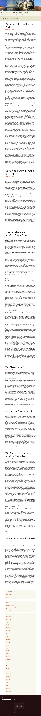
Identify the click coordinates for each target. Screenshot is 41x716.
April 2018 (7, 648)
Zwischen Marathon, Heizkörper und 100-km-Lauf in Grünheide (15, 604)
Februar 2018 (8, 651)
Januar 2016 (8, 690)
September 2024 (8, 619)
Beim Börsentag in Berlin (10, 608)
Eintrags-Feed (8, 594)
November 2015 (8, 693)
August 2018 (8, 642)
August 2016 (8, 679)
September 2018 (8, 641)
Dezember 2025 (8, 616)
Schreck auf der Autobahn (19, 411)
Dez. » (15, 712)
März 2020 (7, 624)
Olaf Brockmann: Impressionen (6, 14)
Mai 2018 (7, 647)
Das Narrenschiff (14, 367)
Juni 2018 (7, 645)
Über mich (21, 14)
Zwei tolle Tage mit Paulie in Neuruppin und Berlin (13, 610)
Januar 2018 (8, 653)
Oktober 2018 (8, 639)
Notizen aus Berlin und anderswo (17, 12)
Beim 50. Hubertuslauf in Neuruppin (11, 607)
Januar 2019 (8, 636)
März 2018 (7, 650)
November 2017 (8, 656)
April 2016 (7, 685)
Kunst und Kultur (15, 14)
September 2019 (8, 628)
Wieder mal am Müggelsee (20, 538)
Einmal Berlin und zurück (10, 605)
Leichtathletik (26, 12)
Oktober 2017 (8, 657)
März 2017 (7, 668)
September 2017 (8, 659)
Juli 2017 (7, 662)
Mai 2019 (7, 633)
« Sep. (15, 710)
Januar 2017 (8, 671)
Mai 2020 (7, 621)
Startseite (2, 12)
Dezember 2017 (8, 654)
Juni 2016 (7, 682)
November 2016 (8, 674)
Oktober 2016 (8, 676)
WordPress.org (8, 597)
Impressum (27, 14)
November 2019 (8, 625)
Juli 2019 (7, 631)
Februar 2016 (8, 688)
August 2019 (8, 630)
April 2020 (7, 622)
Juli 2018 (7, 644)
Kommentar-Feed (9, 596)
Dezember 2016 (8, 673)
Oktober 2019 (8, 627)
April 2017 (7, 667)
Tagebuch (7, 12)
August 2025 (8, 618)
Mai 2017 (7, 665)
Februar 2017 (8, 670)
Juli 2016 (7, 680)
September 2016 (8, 677)
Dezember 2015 (8, 691)
